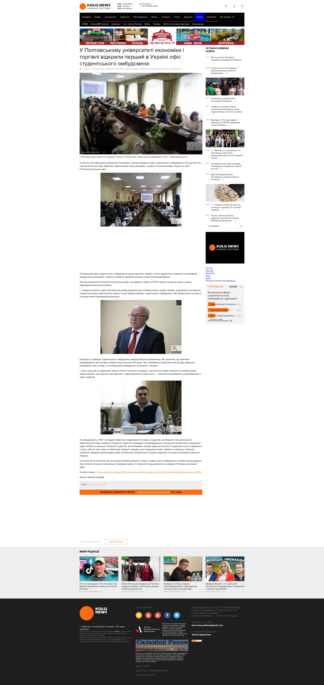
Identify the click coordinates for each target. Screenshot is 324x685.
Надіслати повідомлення (151, 670)
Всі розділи (226, 17)
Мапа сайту (143, 666)
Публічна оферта (146, 675)
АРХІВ (85, 24)
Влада (98, 17)
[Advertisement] (141, 249)
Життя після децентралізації (176, 24)
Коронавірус (198, 24)
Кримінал (116, 24)
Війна (147, 24)
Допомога (211, 17)
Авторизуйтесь (116, 542)
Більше (233, 286)
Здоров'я (188, 17)
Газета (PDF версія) (99, 24)
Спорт (177, 17)
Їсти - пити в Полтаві (132, 24)
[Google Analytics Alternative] (197, 641)
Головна (86, 17)
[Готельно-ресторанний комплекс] (162, 36)
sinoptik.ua (230, 280)
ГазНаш (156, 24)
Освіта (200, 17)
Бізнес (154, 17)
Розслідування (140, 17)
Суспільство (110, 17)
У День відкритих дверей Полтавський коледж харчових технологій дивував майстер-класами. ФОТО (148, 472)
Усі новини (213, 226)
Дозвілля (124, 17)
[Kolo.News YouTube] (225, 247)
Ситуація (166, 17)
